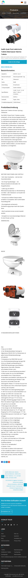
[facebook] (2, 525)
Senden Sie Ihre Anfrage (14, 62)
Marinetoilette (15, 13)
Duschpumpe (4, 554)
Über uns (16, 533)
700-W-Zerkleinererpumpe (7, 557)
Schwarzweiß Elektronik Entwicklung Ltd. (19, 566)
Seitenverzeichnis (5, 540)
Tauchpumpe (17, 552)
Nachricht (16, 536)
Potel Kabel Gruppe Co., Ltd (7, 566)
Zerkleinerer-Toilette (6, 552)
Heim (4, 13)
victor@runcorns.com (17, 576)
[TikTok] (17, 525)
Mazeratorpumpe (18, 549)
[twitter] (8, 525)
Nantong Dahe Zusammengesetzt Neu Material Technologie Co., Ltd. (7, 568)
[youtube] (11, 525)
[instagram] (14, 525)
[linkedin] (5, 525)
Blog (2, 538)
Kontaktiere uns (5, 511)
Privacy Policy (17, 540)
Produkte (9, 13)
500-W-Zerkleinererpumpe (20, 557)
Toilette (3, 549)
